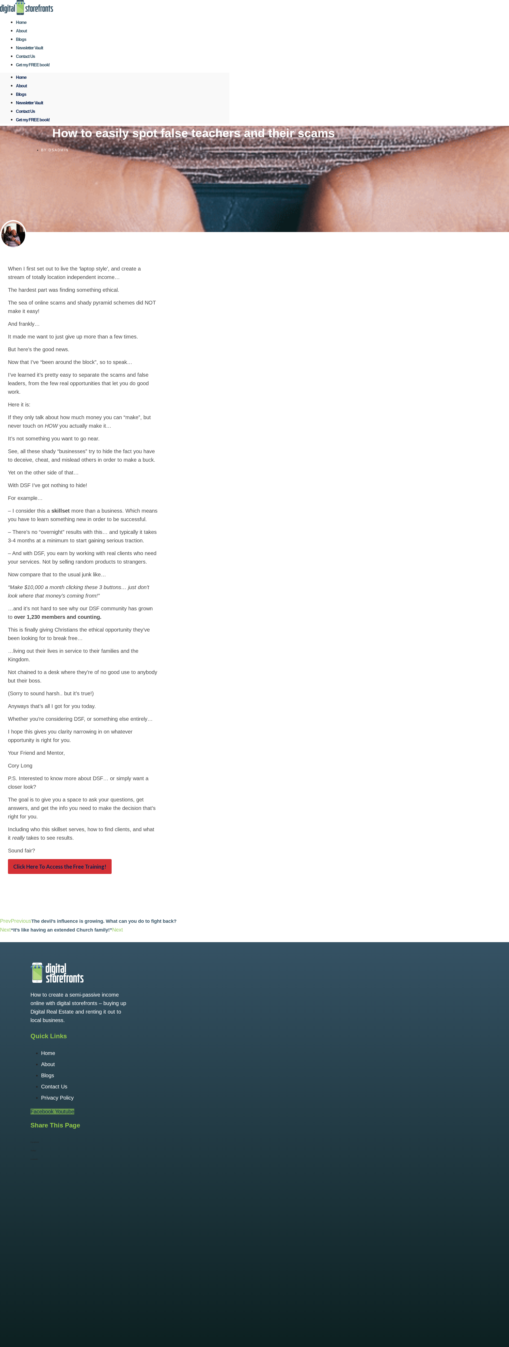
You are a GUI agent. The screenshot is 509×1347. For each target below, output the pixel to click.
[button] (193, 1142)
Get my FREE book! (33, 65)
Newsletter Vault (29, 103)
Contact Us (25, 111)
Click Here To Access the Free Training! (59, 866)
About (21, 86)
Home (21, 77)
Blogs (21, 94)
